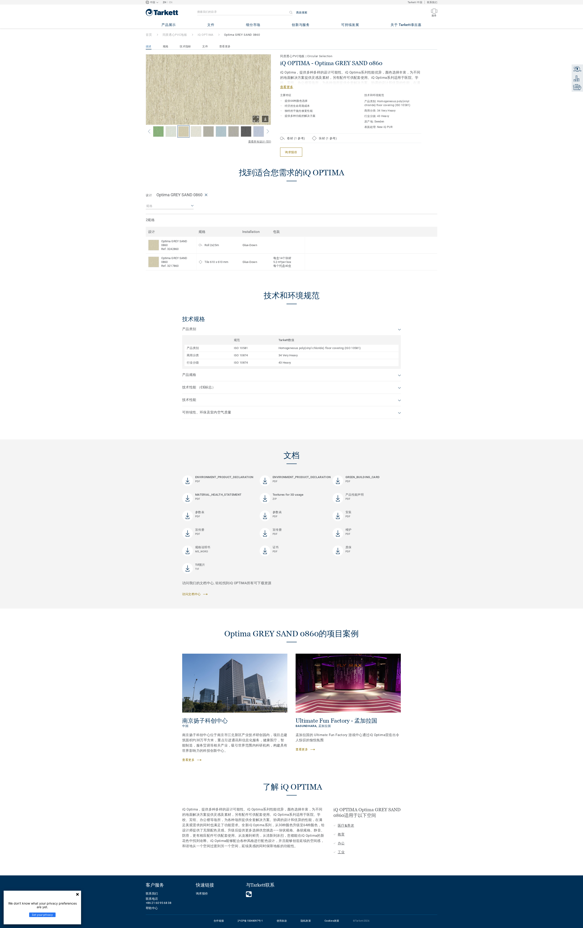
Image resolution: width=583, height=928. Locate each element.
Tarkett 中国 (415, 2)
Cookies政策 (332, 920)
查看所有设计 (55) (259, 141)
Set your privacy (42, 914)
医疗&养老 (346, 825)
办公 (341, 843)
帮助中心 (152, 908)
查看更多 (224, 46)
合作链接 (219, 920)
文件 (205, 46)
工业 (341, 852)
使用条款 (282, 920)
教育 (341, 834)
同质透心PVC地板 (175, 34)
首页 (149, 34)
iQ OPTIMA (205, 34)
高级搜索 (301, 12)
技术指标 (185, 46)
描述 (148, 46)
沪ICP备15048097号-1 (250, 920)
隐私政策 (306, 920)
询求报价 (202, 893)
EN (171, 2)
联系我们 (432, 2)
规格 (166, 46)
